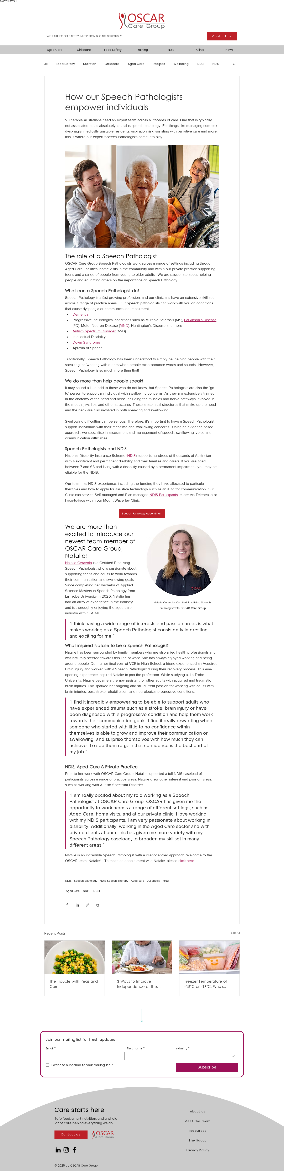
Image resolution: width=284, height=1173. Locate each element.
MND (166, 880)
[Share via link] (87, 905)
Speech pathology (85, 880)
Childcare (112, 64)
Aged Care (136, 64)
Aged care (137, 880)
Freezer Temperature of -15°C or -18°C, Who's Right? (205, 984)
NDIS (215, 64)
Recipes (159, 64)
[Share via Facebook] (67, 905)
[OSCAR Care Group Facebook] (74, 1150)
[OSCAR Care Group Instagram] (66, 1150)
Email (51, 1048)
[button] (234, 63)
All (46, 64)
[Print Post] (98, 905)
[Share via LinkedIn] (77, 905)
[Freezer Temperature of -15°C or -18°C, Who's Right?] (209, 957)
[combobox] (207, 1056)
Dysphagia (153, 880)
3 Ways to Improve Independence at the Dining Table (137, 984)
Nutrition (89, 64)
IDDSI (200, 64)
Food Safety (65, 64)
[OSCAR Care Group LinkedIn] (58, 1150)
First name (136, 1048)
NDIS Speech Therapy (114, 880)
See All (235, 932)
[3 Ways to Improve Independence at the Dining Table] (142, 957)
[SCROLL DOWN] (142, 1014)
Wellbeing (181, 64)
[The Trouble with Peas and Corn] (74, 957)
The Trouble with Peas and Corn (73, 984)
